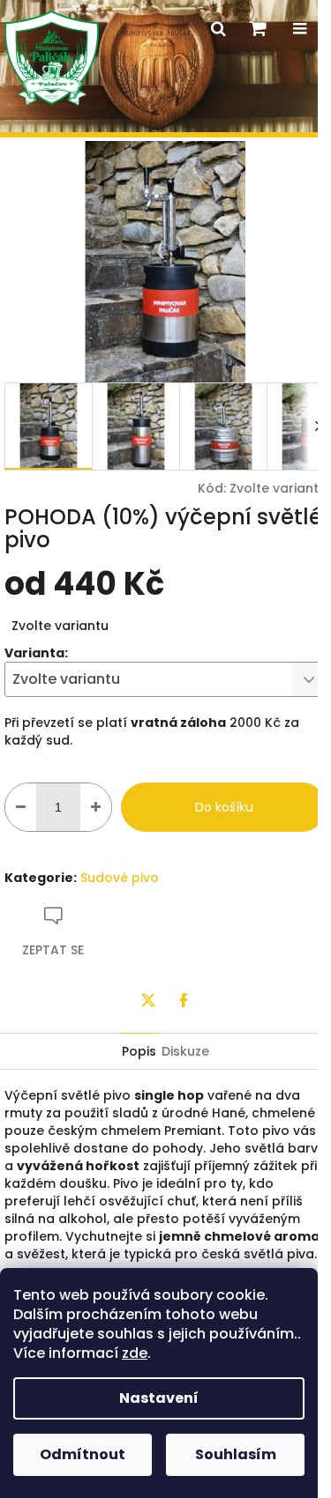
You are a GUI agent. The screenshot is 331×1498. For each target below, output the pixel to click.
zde (134, 1353)
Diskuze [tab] (185, 1051)
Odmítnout (82, 1454)
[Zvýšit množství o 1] (95, 807)
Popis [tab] (139, 1051)
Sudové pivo (119, 877)
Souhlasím (235, 1454)
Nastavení (159, 1398)
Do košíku (224, 807)
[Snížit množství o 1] (20, 807)
